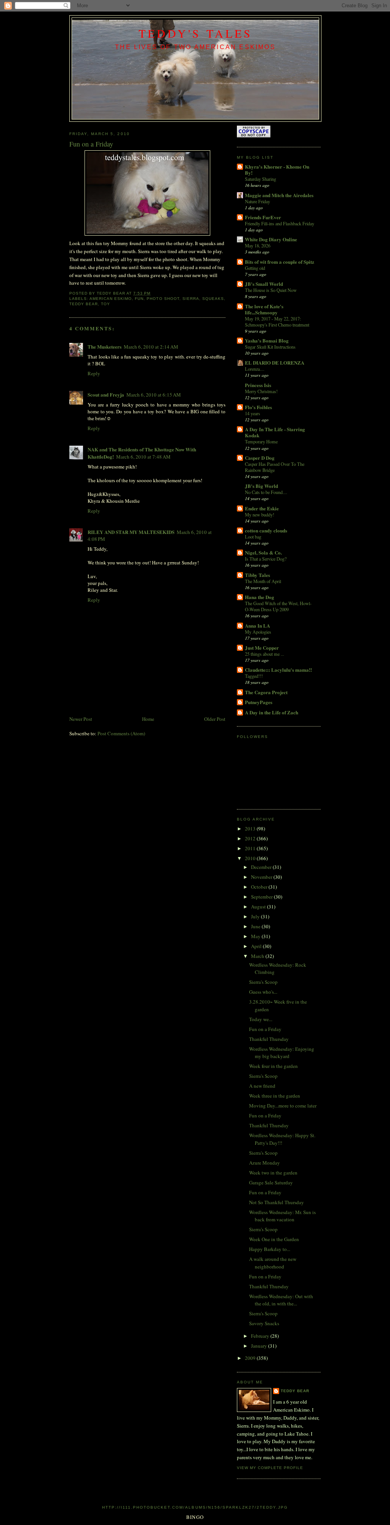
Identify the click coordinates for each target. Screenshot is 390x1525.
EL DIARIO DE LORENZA (274, 362)
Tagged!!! (254, 676)
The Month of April (263, 581)
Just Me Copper (262, 647)
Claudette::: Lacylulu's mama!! (278, 669)
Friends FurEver (263, 217)
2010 (251, 858)
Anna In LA (257, 625)
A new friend (262, 1085)
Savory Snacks (264, 1323)
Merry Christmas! (261, 391)
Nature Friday (257, 201)
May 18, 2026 (257, 245)
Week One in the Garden (274, 1239)
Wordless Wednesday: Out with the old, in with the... (281, 1300)
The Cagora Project (266, 692)
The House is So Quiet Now (271, 290)
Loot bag (253, 537)
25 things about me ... (264, 654)
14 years (252, 413)
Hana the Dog (259, 597)
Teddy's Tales (196, 33)
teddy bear (83, 304)
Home (148, 718)
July (256, 916)
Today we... (260, 1019)
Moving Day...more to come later (282, 1105)
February (260, 1335)
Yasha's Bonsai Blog (267, 340)
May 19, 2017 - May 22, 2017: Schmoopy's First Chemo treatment (277, 322)
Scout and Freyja (106, 394)
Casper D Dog (260, 457)
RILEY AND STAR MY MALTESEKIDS (131, 531)
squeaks (213, 298)
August (259, 906)
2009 (251, 1357)
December (262, 867)
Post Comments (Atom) (121, 733)
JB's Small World (264, 283)
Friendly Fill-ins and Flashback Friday (279, 223)
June (256, 926)
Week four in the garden (273, 1066)
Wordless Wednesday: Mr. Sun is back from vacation (282, 1216)
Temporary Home (261, 441)
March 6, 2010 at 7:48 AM (143, 456)
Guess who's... (263, 991)
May (256, 936)
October (260, 886)
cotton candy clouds (266, 530)
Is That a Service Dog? (265, 559)
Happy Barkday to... (269, 1249)
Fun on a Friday (265, 1029)
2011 (251, 848)
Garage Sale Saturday (271, 1182)
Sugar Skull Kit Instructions (270, 347)
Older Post (214, 718)
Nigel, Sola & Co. (263, 552)
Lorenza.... (254, 369)
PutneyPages (258, 702)
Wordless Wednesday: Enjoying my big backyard (281, 1052)
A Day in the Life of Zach (271, 712)
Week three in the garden (274, 1095)
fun (139, 298)
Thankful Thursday (269, 1039)
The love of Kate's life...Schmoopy (264, 309)
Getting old (255, 268)
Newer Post (80, 718)
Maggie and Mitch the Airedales (279, 195)
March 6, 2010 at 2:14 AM (151, 346)
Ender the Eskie (262, 508)
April (257, 946)
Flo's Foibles (258, 407)
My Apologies (258, 632)
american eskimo (111, 298)
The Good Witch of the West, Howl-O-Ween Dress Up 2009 (278, 606)
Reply (94, 373)
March (258, 956)
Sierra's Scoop (263, 981)
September (262, 896)
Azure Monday (264, 1162)
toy (105, 304)
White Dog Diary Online (271, 239)
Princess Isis (258, 385)
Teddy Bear (295, 1391)
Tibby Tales (257, 574)
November (262, 876)
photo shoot (163, 298)
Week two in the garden (273, 1172)
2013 (251, 828)
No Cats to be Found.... (266, 492)
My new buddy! (259, 515)
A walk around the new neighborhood (272, 1263)
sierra (190, 298)
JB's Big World (261, 485)
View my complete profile (270, 1468)
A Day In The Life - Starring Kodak (275, 432)
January (259, 1345)
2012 (251, 838)
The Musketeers (104, 346)
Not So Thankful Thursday (276, 1202)
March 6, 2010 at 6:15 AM (153, 394)
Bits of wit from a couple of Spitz (279, 261)
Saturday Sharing (260, 179)
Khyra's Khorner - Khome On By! (277, 169)
